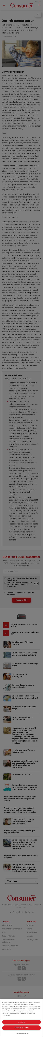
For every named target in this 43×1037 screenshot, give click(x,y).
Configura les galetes (22, 1033)
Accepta (21, 1022)
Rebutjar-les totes (22, 1028)
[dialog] (21, 1018)
